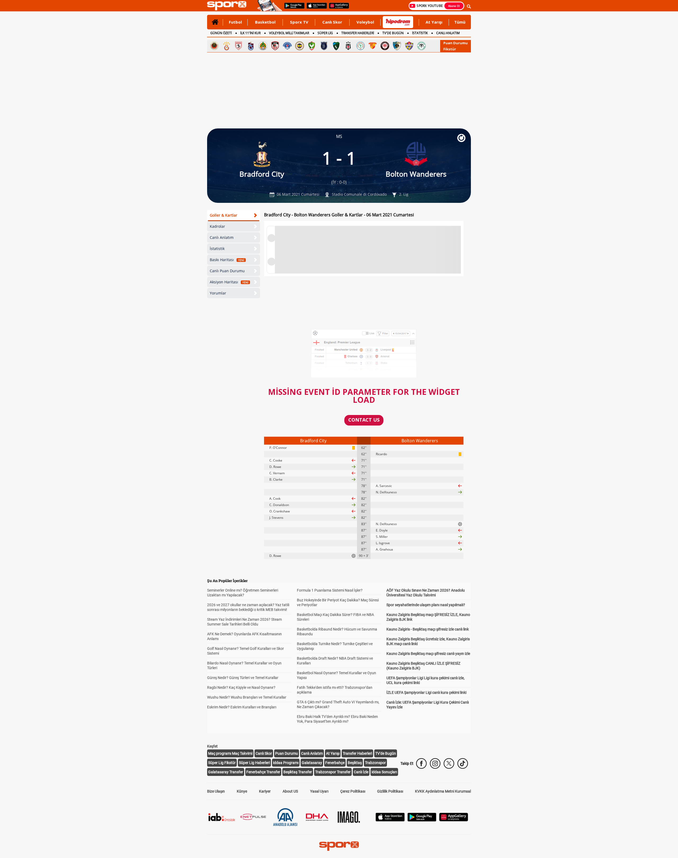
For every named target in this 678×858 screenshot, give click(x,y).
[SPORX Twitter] (449, 763)
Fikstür (449, 49)
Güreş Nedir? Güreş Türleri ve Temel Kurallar (242, 678)
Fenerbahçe (335, 763)
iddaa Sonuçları (384, 772)
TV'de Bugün (385, 753)
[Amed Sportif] (311, 45)
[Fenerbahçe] (299, 45)
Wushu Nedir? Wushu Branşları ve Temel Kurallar (246, 697)
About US (290, 791)
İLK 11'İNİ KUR (250, 33)
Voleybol (365, 22)
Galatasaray (312, 763)
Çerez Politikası (352, 791)
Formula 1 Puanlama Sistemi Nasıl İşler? (330, 590)
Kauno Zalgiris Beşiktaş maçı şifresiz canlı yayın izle (428, 653)
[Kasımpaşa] (287, 45)
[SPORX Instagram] (435, 763)
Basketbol (265, 22)
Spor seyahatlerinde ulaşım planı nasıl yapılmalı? (425, 605)
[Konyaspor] (421, 45)
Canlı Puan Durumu (227, 270)
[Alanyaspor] (262, 45)
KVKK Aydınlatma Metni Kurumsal (443, 791)
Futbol (235, 22)
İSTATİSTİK (420, 33)
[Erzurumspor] (397, 45)
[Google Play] (421, 820)
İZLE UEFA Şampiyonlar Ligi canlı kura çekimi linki (426, 692)
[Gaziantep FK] (275, 45)
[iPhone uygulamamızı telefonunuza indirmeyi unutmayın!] (315, 8)
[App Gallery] (453, 820)
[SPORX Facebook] (421, 763)
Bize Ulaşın (216, 791)
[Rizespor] (360, 45)
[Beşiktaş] (348, 45)
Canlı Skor (332, 22)
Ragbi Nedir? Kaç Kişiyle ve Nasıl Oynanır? (241, 687)
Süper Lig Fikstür (222, 763)
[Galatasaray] (226, 45)
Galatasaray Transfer (225, 772)
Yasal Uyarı (319, 791)
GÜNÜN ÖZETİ (221, 33)
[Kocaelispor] (336, 45)
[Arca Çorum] (384, 45)
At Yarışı (434, 22)
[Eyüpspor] (409, 45)
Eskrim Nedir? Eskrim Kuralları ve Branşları (241, 707)
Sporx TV (299, 22)
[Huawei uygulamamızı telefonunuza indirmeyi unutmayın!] (337, 8)
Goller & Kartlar (223, 215)
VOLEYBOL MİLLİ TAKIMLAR (289, 33)
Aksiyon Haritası (229, 281)
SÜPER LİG (325, 33)
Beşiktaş (355, 763)
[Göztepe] (372, 45)
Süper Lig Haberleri (254, 763)
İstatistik (217, 248)
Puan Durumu (455, 43)
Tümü (459, 22)
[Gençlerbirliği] (214, 45)
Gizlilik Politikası (390, 791)
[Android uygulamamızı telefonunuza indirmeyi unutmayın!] (292, 8)
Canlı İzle (361, 772)
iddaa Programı (285, 763)
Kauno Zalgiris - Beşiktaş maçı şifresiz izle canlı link (427, 629)
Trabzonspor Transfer (333, 772)
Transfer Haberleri (357, 753)
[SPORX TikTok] (463, 763)
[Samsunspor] (238, 45)
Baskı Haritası (227, 259)
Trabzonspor (375, 763)
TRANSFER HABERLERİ (357, 33)
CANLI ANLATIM (448, 33)
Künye (242, 791)
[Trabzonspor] (250, 45)
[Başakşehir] (323, 45)
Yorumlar (218, 293)
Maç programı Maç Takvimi (230, 753)
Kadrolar (217, 226)
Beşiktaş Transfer (297, 772)
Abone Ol (454, 6)
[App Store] (390, 820)
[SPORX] (339, 846)
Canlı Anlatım (222, 237)
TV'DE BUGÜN (393, 33)
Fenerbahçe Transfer (263, 772)
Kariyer (265, 791)
